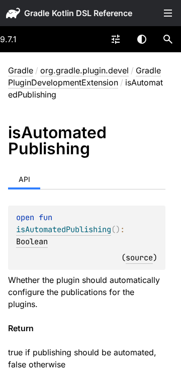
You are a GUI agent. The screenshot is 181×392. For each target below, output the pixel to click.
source (139, 257)
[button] (168, 39)
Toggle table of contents (168, 13)
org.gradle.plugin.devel (84, 70)
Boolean (32, 241)
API (24, 179)
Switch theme (142, 39)
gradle (36, 13)
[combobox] (116, 39)
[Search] (168, 39)
